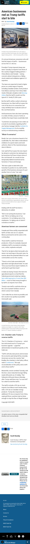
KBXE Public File (7, 526)
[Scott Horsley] (5, 438)
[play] (2, 542)
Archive (5, 516)
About (4, 509)
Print (26, 23)
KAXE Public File (7, 523)
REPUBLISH (14, 474)
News (4, 424)
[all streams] (28, 542)
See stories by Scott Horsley (18, 444)
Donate (25, 2)
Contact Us (6, 513)
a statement (10, 362)
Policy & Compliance (8, 520)
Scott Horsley (10, 21)
